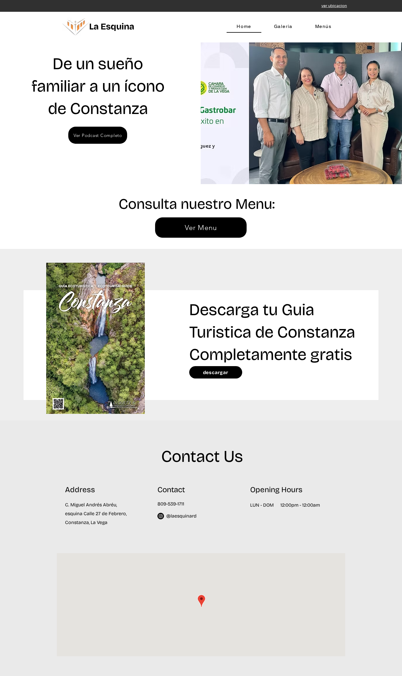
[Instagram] (160, 516)
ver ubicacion (334, 5)
